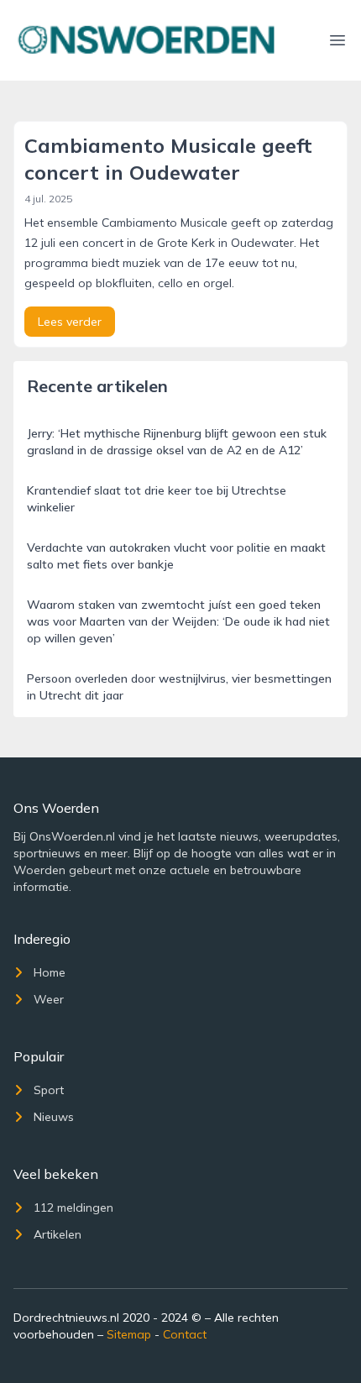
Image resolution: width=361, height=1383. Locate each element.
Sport (49, 1089)
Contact (185, 1334)
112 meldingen (73, 1207)
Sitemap (129, 1334)
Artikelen (57, 1234)
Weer (49, 999)
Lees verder (70, 321)
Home (49, 972)
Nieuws (54, 1116)
